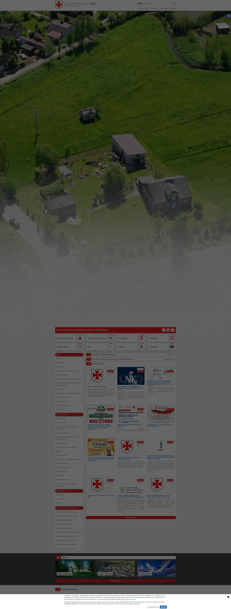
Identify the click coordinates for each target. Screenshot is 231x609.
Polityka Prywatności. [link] (130, 599)
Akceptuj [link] (163, 607)
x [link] (228, 597)
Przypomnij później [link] (152, 607)
